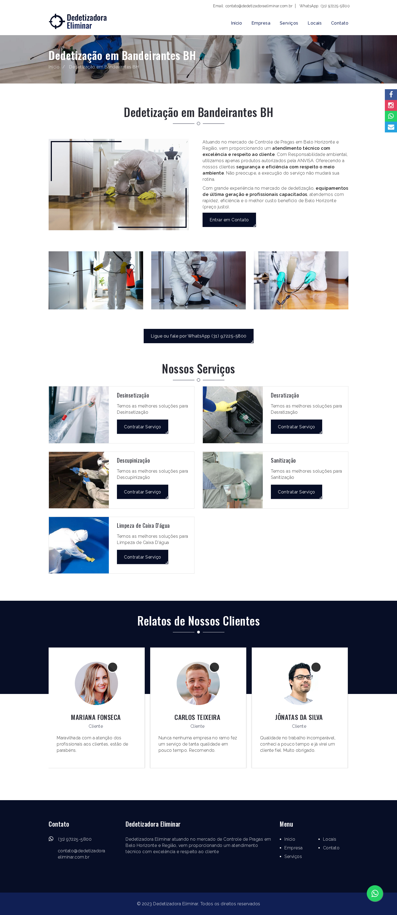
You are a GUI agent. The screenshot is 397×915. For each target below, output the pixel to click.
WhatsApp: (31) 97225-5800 (325, 6)
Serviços (289, 23)
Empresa (261, 23)
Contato (340, 23)
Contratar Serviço (142, 426)
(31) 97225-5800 (75, 839)
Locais (315, 23)
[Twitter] (196, 875)
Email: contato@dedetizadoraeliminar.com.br (252, 6)
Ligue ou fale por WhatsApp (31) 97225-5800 (199, 336)
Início (236, 23)
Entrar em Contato (229, 219)
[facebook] (187, 875)
